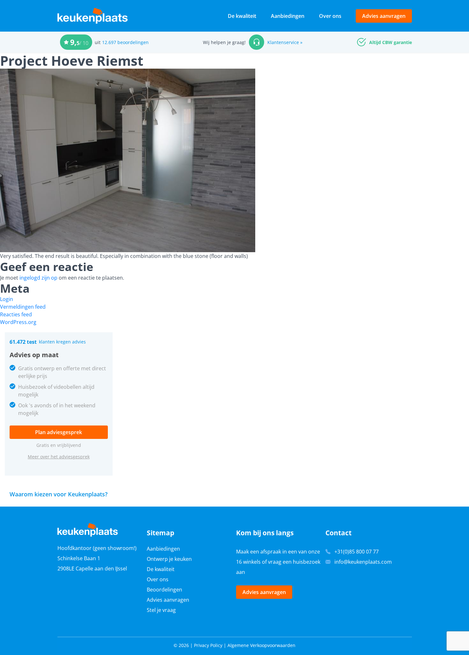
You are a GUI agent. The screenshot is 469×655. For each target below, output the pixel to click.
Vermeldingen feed (23, 306)
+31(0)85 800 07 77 (356, 551)
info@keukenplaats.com (363, 561)
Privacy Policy (208, 645)
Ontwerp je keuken (169, 559)
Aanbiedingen (287, 15)
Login (6, 299)
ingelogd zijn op (38, 277)
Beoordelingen (164, 589)
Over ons (330, 15)
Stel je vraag (161, 610)
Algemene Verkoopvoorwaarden (261, 645)
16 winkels (248, 561)
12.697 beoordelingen (125, 42)
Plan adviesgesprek (58, 432)
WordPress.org (18, 322)
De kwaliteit (242, 15)
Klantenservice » (284, 42)
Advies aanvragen (384, 15)
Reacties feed (16, 314)
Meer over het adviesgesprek (59, 457)
